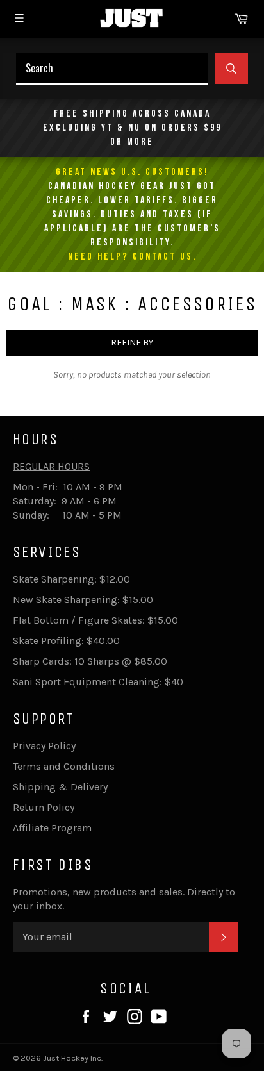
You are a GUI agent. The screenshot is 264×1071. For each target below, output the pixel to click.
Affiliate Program (52, 828)
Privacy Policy (44, 746)
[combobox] (112, 69)
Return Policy (43, 807)
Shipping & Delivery (60, 787)
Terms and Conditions (64, 766)
